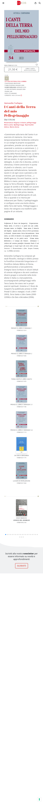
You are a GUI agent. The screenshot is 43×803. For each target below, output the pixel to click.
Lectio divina (15, 127)
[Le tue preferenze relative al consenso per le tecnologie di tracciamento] (39, 799)
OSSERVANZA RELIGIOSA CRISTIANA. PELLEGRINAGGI (20, 123)
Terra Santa (9, 125)
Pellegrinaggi (19, 125)
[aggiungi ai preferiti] (37, 65)
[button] (13, 95)
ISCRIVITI (21, 565)
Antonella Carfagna (13, 103)
